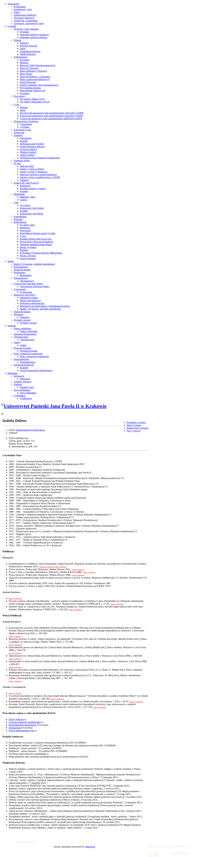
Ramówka (25, 227)
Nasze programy (28, 258)
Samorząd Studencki (24, 365)
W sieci (17, 163)
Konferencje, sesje (23, 9)
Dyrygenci (25, 205)
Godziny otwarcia (22, 381)
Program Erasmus (22, 348)
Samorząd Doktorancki (25, 334)
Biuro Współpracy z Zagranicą (35, 76)
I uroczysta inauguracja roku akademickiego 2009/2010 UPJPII (51, 118)
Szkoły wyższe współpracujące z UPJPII (40, 177)
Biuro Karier (26, 73)
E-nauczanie (20, 289)
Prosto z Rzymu (28, 255)
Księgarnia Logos (22, 129)
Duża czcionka (134, 425)
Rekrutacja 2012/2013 (24, 295)
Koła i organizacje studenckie (28, 353)
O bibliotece (20, 395)
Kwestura (24, 59)
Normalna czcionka (136, 422)
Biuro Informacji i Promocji (33, 71)
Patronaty (18, 219)
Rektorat (24, 62)
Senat (22, 48)
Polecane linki (27, 166)
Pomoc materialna (22, 328)
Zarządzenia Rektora (30, 51)
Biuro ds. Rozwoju (29, 68)
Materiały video (27, 197)
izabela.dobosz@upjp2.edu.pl (30, 430)
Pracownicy (19, 96)
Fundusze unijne (22, 160)
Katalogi (18, 384)
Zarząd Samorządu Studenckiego (36, 370)
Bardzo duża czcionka (137, 428)
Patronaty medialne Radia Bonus (36, 244)
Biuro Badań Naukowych (32, 90)
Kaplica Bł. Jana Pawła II (26, 183)
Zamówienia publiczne (25, 15)
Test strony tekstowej (24, 17)
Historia (24, 107)
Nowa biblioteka (22, 390)
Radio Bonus (20, 222)
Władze (17, 40)
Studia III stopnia (22, 269)
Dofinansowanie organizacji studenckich (40, 157)
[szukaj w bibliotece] (60, 567)
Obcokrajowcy (21, 278)
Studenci (11, 325)
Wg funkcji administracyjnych (34, 101)
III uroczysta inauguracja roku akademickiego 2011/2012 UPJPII (51, 113)
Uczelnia (11, 26)
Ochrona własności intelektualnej (25, 722)
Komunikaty (20, 6)
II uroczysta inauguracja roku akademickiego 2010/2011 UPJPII (51, 115)
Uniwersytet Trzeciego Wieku (28, 283)
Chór (16, 202)
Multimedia (19, 194)
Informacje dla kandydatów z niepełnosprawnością (45, 306)
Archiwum (19, 132)
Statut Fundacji (27, 155)
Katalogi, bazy (27, 387)
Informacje (25, 185)
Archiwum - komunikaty (26, 20)
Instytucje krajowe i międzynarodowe (38, 174)
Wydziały (24, 31)
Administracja (20, 57)
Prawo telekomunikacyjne (21, 730)
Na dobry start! (27, 225)
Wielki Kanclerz (28, 54)
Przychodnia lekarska (30, 87)
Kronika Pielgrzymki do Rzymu (35, 239)
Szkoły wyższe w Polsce (32, 169)
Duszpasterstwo (21, 359)
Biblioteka (12, 373)
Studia (10, 261)
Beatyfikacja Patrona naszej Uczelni (37, 233)
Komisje (24, 367)
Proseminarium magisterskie (22, 725)
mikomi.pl (90, 846)
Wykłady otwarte (22, 320)
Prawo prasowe (16, 719)
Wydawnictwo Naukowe (26, 121)
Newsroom (25, 230)
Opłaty (17, 342)
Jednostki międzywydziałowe (34, 34)
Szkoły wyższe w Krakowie (34, 171)
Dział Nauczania (28, 82)
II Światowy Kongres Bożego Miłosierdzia (41, 253)
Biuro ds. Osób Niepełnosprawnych (37, 65)
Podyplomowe (21, 267)
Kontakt (24, 141)
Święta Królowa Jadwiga (32, 146)
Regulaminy (20, 272)
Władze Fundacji (28, 152)
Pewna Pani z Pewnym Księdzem (36, 241)
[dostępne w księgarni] (46, 567)
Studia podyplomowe (30, 300)
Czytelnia (24, 127)
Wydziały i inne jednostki (26, 29)
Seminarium (15, 727)
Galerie (23, 199)
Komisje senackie (28, 45)
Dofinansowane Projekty (32, 143)
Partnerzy (24, 180)
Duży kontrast (133, 430)
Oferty (17, 12)
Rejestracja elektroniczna (32, 303)
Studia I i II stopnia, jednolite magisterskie (34, 264)
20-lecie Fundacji (28, 149)
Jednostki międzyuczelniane (33, 37)
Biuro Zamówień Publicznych (34, 79)
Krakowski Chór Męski (31, 213)
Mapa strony (14, 837)
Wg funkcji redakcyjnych (32, 99)
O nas (16, 104)
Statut (22, 110)
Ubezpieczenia (21, 337)
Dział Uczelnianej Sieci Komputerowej (39, 85)
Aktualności (13, 3)
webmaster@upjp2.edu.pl (27, 842)
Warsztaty (18, 314)
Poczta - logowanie (17, 833)
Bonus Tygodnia (28, 247)
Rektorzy (24, 43)
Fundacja (18, 135)
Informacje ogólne (29, 297)
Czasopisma (26, 124)
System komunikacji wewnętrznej (23, 835)
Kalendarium (20, 216)
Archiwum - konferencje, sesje (29, 23)
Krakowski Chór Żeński (32, 208)
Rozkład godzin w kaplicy (33, 188)
